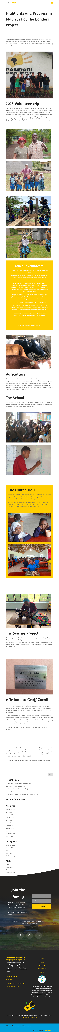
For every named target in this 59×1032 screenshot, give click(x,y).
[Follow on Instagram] (29, 935)
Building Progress (11, 845)
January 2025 (9, 815)
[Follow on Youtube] (38, 935)
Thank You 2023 (10, 791)
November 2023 (10, 817)
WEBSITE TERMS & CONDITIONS (15, 983)
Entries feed (9, 867)
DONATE (41, 962)
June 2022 (9, 823)
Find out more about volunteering (29, 325)
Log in (7, 864)
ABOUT (42, 959)
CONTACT (9, 980)
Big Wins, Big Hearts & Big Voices (15, 786)
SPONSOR (42, 965)
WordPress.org (10, 872)
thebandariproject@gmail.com (29, 1017)
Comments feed (10, 870)
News (7, 850)
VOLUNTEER (42, 969)
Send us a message (29, 652)
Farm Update (10, 848)
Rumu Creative (49, 1031)
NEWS (42, 972)
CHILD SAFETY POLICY (12, 986)
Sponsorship (9, 853)
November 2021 (10, 828)
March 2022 (9, 825)
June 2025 (9, 812)
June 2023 (9, 820)
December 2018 (10, 834)
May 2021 (8, 831)
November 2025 (10, 809)
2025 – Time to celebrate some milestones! (18, 783)
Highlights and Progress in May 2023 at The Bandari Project (23, 794)
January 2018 (9, 836)
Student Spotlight (11, 856)
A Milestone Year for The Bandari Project (18, 789)
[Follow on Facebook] (20, 935)
